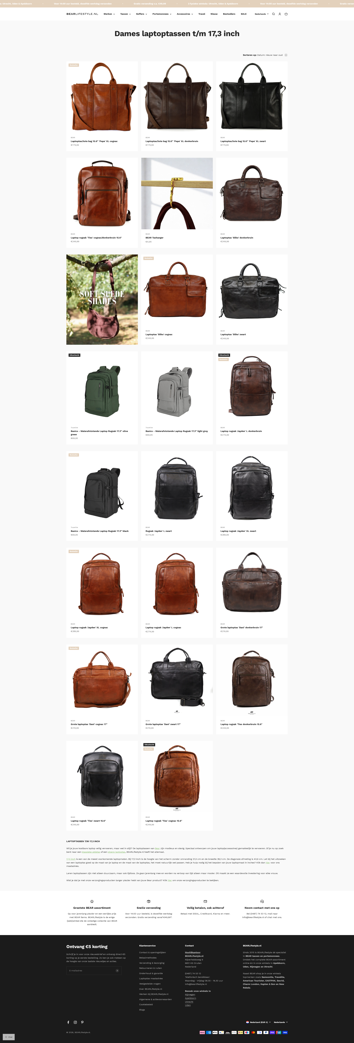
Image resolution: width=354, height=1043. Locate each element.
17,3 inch (71, 859)
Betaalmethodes (148, 957)
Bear (157, 848)
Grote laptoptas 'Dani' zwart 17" (163, 724)
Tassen (124, 14)
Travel (201, 14)
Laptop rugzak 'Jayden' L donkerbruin (241, 431)
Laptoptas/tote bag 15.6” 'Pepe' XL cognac (94, 141)
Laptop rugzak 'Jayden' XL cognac (89, 627)
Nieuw (214, 14)
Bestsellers (229, 14)
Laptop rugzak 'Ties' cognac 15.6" (164, 821)
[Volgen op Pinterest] (82, 1022)
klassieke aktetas (91, 852)
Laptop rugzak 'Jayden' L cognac (163, 627)
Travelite (74, 428)
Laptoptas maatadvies (151, 978)
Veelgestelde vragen (150, 983)
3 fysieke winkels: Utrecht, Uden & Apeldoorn (169, 3)
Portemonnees (161, 14)
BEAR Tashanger (154, 237)
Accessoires (183, 14)
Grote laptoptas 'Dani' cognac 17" (89, 724)
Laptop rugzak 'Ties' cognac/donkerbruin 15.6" (96, 237)
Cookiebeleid (146, 1004)
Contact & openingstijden (152, 952)
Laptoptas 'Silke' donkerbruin (237, 237)
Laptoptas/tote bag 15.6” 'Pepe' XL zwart (243, 141)
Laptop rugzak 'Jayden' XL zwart (238, 531)
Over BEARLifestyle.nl (150, 989)
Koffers (140, 14)
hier (268, 862)
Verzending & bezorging (151, 963)
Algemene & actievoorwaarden (155, 999)
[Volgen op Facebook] (68, 1022)
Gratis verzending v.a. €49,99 (105, 3)
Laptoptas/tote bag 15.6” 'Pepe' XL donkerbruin (172, 141)
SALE (244, 14)
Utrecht (189, 1001)
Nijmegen (190, 994)
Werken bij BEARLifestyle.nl (153, 994)
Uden (188, 1005)
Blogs (142, 1009)
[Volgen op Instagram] (75, 1022)
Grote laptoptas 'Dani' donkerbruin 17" (242, 627)
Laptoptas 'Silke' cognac (159, 334)
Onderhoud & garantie (151, 973)
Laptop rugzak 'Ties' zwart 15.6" (88, 821)
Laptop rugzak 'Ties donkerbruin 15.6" (241, 724)
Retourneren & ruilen (150, 968)
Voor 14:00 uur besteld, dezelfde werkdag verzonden (38, 3)
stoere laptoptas (116, 852)
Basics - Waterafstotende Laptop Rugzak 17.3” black (100, 531)
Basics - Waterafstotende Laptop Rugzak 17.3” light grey (177, 431)
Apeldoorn (190, 998)
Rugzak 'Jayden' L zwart (159, 531)
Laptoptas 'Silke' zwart (233, 334)
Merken (108, 14)
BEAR (73, 138)
